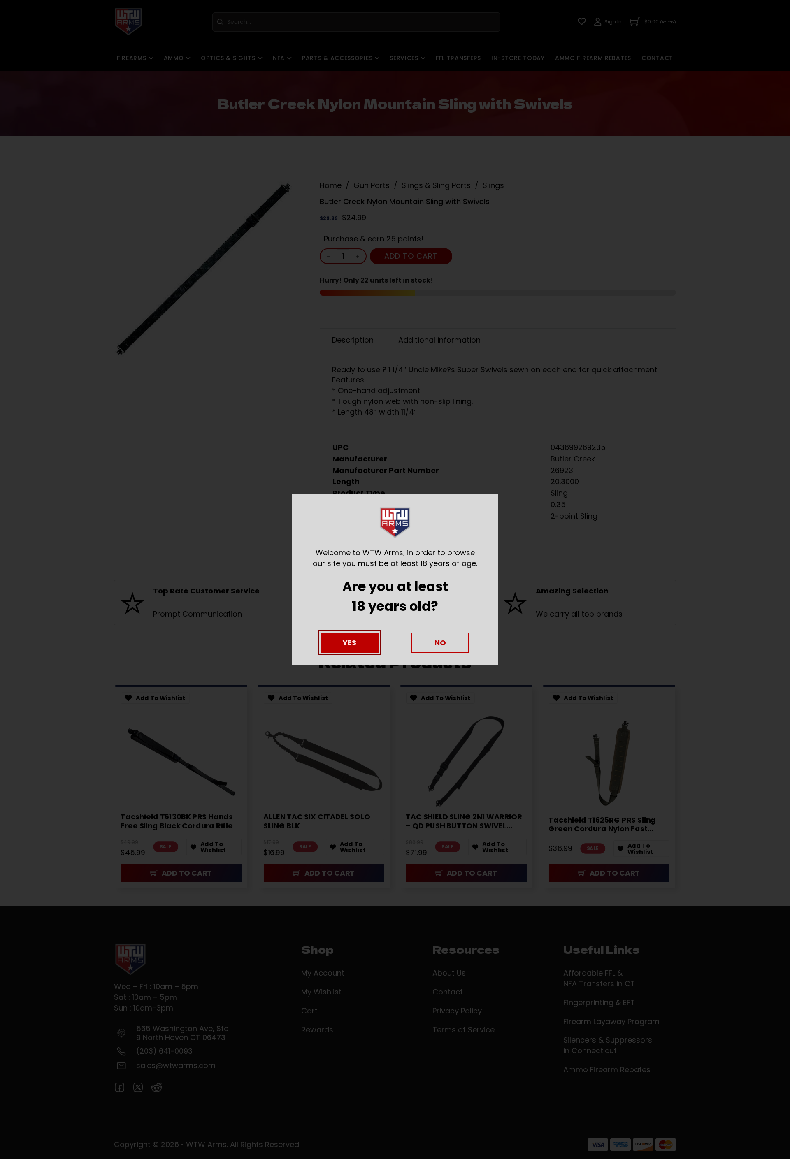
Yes (349, 642)
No (440, 642)
